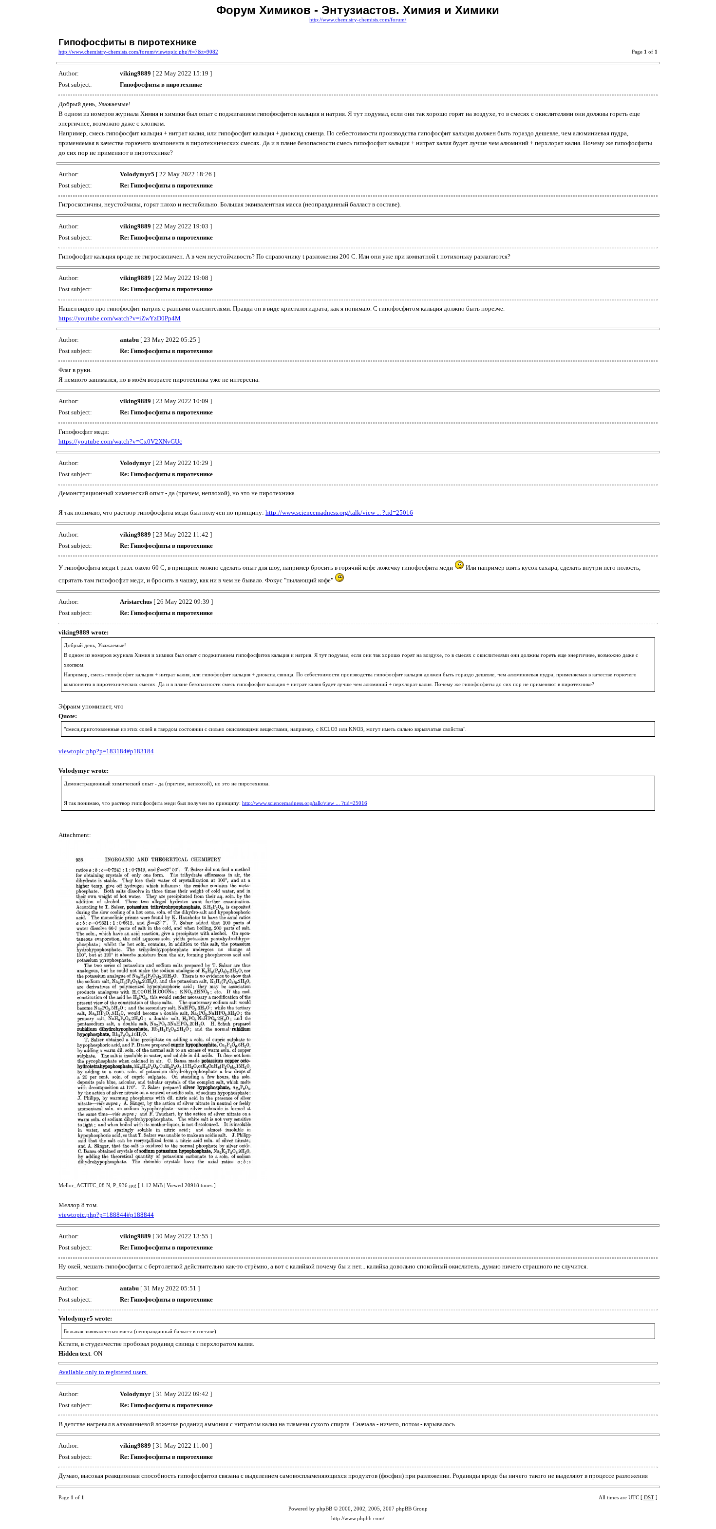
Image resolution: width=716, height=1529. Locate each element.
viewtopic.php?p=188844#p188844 (106, 1214)
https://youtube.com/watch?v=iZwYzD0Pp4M (119, 318)
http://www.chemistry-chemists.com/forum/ (357, 19)
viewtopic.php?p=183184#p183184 (106, 751)
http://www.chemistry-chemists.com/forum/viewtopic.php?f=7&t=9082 (138, 52)
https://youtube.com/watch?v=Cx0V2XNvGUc (120, 441)
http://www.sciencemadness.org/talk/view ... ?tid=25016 (339, 512)
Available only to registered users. (103, 1372)
